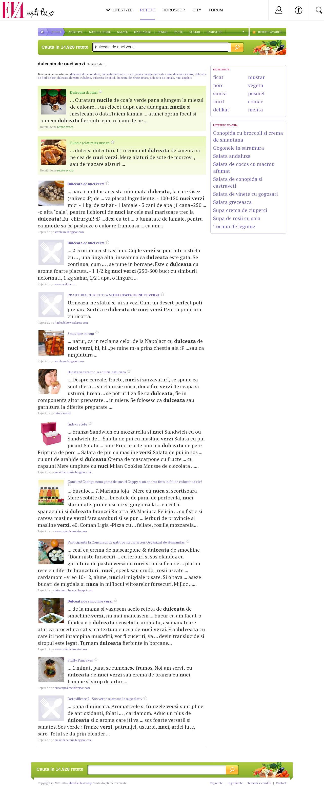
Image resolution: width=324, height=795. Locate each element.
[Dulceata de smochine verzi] (51, 610)
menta (255, 109)
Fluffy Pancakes (80, 660)
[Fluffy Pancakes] (51, 669)
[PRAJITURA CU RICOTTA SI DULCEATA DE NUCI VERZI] (51, 304)
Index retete (77, 424)
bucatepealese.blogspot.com (64, 688)
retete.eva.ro (56, 127)
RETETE (57, 32)
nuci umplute (184, 78)
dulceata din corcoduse (85, 74)
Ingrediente (235, 783)
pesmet (256, 93)
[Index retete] (51, 433)
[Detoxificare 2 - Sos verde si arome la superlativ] (51, 708)
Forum (216, 10)
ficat (218, 77)
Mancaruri (142, 32)
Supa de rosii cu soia (236, 218)
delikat (221, 109)
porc (218, 85)
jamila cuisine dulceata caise (153, 74)
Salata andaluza (232, 155)
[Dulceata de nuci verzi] (51, 193)
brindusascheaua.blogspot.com (65, 590)
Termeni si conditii (259, 783)
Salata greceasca (232, 202)
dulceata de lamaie (162, 78)
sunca (220, 93)
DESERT (163, 32)
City (197, 10)
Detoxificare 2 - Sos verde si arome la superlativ (105, 698)
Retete (147, 10)
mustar (256, 77)
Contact (281, 783)
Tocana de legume (234, 226)
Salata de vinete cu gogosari (245, 193)
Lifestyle (122, 10)
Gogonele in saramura (238, 147)
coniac (255, 101)
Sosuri (194, 32)
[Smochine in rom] (51, 343)
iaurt (219, 101)
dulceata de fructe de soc (118, 74)
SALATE (122, 32)
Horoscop (174, 10)
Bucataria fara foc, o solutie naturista (97, 372)
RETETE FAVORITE (270, 32)
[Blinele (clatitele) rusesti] (53, 152)
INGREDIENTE (221, 69)
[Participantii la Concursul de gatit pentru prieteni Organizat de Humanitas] (51, 551)
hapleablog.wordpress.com (63, 322)
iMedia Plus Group (80, 783)
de (83, 92)
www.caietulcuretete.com (62, 531)
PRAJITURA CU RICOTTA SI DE (113, 295)
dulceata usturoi (183, 74)
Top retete (216, 783)
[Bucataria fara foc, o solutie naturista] (51, 381)
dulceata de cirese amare (132, 78)
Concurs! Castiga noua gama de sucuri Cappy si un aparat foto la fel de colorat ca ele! (135, 481)
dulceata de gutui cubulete (74, 78)
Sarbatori (214, 32)
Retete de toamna (225, 125)
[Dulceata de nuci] (53, 101)
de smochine (90, 601)
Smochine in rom (81, 333)
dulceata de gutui (104, 78)
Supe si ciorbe (100, 32)
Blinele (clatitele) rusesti (90, 142)
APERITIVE (75, 32)
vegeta (255, 85)
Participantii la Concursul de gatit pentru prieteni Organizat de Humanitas (126, 542)
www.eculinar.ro (56, 284)
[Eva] (16, 6)
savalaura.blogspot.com (61, 232)
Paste (178, 32)
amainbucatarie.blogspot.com (65, 472)
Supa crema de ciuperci (240, 210)
